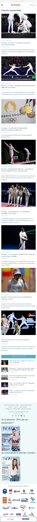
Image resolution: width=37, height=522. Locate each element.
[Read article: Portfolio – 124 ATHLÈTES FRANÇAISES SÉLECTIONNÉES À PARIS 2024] (18, 111)
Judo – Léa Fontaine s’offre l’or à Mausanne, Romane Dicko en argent (22, 384)
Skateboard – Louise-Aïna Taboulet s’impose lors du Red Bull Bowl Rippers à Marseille (22, 369)
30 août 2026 (13, 394)
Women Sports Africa (26, 405)
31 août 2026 (13, 364)
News (3, 337)
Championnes (5, 125)
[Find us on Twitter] (13, 416)
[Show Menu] (2, 5)
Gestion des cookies (18, 413)
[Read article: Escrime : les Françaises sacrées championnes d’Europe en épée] (18, 280)
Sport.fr (11, 407)
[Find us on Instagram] (15, 416)
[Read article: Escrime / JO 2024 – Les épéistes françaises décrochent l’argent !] (18, 26)
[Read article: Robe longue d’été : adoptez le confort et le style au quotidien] (4, 362)
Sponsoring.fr (23, 407)
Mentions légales (26, 409)
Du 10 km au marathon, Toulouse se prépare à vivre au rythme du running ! (22, 376)
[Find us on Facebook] (18, 416)
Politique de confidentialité (13, 409)
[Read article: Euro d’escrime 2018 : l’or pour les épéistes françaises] (18, 322)
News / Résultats (6, 40)
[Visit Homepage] (15, 5)
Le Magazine (32, 5)
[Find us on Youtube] (21, 416)
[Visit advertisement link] (18, 519)
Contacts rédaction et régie (11, 405)
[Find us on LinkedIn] (24, 416)
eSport (16, 407)
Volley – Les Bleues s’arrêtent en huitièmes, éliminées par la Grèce (22, 391)
